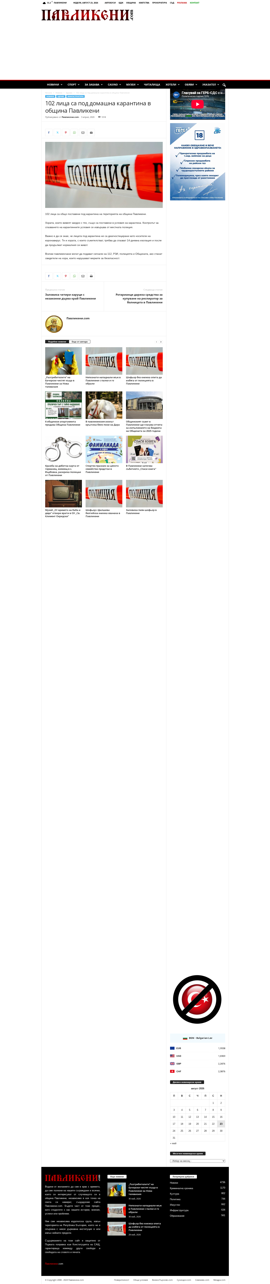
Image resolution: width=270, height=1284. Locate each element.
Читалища (152, 84)
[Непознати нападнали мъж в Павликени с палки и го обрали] (104, 361)
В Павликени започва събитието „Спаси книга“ (141, 467)
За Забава (92, 84)
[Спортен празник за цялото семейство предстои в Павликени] (104, 449)
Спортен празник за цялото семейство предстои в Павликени (102, 469)
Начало (48, 92)
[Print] (91, 132)
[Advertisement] (185, 15)
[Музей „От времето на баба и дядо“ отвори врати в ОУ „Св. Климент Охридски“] (63, 493)
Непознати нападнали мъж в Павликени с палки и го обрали (103, 380)
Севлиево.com (202, 1279)
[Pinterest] (65, 132)
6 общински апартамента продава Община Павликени (62, 423)
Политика (175, 1199)
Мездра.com (219, 1279)
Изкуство (175, 1204)
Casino (113, 84)
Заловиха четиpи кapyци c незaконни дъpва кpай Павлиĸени (70, 296)
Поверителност (121, 1279)
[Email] (82, 132)
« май (173, 1143)
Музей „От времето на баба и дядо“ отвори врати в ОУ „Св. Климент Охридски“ (62, 513)
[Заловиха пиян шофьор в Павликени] (144, 493)
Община (131, 2)
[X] (57, 132)
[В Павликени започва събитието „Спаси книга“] (144, 449)
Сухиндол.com (184, 1279)
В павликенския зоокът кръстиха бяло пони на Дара (103, 423)
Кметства (144, 2)
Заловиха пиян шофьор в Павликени (141, 511)
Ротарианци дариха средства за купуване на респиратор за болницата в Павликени (139, 298)
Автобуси (110, 2)
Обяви (189, 84)
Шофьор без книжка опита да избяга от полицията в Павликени (144, 380)
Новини (53, 84)
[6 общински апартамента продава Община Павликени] (63, 405)
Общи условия (140, 1279)
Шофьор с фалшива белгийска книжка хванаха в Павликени (103, 513)
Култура (174, 1193)
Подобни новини (57, 341)
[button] (224, 85)
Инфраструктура (75, 96)
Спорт (72, 84)
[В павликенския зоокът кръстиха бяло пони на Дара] (104, 405)
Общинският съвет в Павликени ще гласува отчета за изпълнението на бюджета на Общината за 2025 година (144, 426)
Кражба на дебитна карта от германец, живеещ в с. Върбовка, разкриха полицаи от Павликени (63, 470)
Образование (177, 1215)
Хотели (171, 84)
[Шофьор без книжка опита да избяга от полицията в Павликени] (144, 361)
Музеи (131, 84)
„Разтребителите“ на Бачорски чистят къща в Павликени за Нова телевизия (59, 382)
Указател (209, 84)
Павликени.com (70, 117)
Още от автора (80, 341)
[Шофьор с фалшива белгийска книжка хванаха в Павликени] (104, 493)
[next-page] (161, 342)
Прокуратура (159, 2)
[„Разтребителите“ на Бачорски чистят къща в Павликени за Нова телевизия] (63, 361)
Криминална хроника (181, 1188)
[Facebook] (49, 132)
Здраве (69, 92)
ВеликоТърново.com (162, 1279)
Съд (172, 2)
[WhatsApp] (74, 132)
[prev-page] (156, 342)
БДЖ (121, 2)
